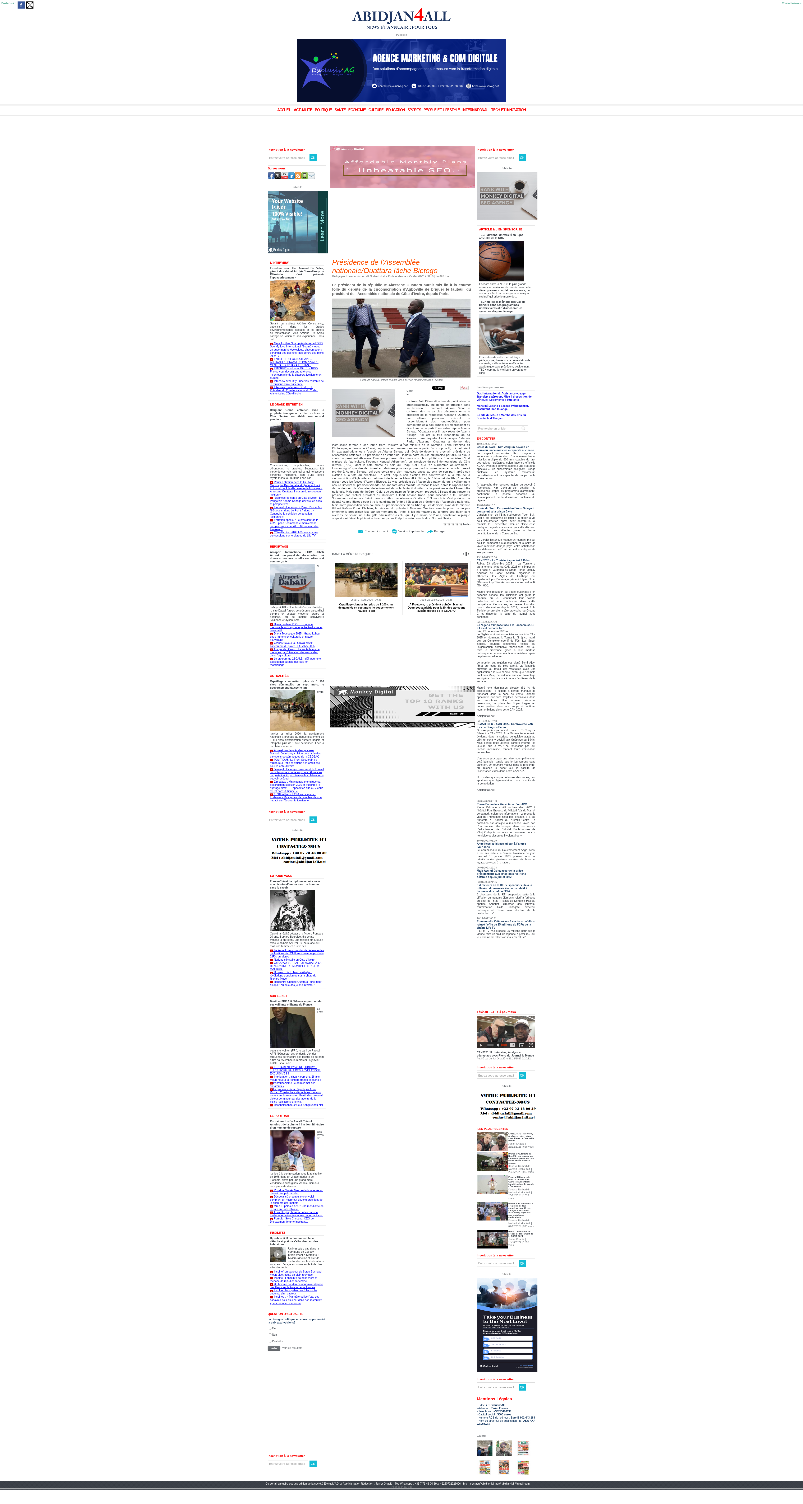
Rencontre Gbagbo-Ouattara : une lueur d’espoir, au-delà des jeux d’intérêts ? (295, 983)
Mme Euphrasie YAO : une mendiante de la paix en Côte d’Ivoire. (297, 1207)
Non (274, 1334)
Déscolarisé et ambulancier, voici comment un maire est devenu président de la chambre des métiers (296, 1199)
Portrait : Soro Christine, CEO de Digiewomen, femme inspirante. (292, 1220)
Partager (439, 531)
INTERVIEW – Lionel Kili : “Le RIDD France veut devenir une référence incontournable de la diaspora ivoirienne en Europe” (295, 373)
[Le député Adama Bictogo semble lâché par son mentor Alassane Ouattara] (401, 300)
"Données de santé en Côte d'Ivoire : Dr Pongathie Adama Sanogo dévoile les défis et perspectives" (296, 501)
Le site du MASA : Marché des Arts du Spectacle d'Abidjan (501, 431)
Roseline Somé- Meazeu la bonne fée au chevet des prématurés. (296, 1192)
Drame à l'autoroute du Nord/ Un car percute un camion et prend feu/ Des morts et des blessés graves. (521, 1173)
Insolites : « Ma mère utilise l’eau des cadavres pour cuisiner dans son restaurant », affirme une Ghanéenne (296, 1299)
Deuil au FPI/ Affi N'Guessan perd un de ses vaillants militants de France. (295, 1003)
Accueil (284, 110)
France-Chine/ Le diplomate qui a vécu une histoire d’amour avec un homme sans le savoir (295, 884)
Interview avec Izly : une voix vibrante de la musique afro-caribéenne (297, 382)
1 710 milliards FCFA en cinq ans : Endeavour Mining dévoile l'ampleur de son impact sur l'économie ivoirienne (296, 797)
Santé (341, 110)
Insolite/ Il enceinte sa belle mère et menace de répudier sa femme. (293, 1279)
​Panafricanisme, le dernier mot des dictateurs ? (292, 1084)
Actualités (279, 676)
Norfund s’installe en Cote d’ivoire (294, 959)
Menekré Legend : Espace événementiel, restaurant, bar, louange (503, 422)
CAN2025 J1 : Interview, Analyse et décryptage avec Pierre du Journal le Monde (505, 1068)
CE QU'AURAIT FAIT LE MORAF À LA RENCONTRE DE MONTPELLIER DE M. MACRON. (295, 966)
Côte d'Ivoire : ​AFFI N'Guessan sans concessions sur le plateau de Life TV (294, 534)
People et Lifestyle (442, 110)
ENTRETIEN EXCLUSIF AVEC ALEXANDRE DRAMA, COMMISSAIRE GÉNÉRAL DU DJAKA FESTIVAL (294, 362)
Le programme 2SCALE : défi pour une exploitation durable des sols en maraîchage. (295, 661)
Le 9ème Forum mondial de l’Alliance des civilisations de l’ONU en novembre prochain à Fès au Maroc (297, 953)
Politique (324, 110)
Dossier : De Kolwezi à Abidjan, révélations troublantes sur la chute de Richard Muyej (293, 975)
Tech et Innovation (508, 110)
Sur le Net (278, 996)
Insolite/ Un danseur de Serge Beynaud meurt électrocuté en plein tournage (295, 1273)
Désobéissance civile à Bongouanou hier (298, 1104)
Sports (415, 110)
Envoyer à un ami (376, 531)
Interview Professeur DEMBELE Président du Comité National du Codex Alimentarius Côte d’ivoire (294, 390)
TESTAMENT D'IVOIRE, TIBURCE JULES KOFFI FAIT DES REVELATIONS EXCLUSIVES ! (295, 1070)
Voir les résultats (292, 1347)
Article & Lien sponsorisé (500, 243)
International (476, 110)
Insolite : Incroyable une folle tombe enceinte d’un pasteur (293, 1292)
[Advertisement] (104, 127)
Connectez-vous (792, 3)
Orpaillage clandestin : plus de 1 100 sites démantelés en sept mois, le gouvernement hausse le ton (297, 684)
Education (396, 110)
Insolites (277, 1232)
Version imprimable (411, 531)
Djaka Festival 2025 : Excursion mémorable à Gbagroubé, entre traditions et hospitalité (296, 627)
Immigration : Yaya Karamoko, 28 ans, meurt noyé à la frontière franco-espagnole (295, 1078)
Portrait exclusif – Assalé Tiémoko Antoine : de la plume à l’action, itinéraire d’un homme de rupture (297, 1124)
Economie (357, 110)
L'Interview (279, 262)
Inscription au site (401, 1501)
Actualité (303, 110)
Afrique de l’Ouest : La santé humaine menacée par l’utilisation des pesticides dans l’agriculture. (295, 652)
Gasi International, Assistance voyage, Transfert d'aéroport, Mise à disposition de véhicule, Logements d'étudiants (504, 411)
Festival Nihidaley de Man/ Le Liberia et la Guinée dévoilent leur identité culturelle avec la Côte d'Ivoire (521, 1196)
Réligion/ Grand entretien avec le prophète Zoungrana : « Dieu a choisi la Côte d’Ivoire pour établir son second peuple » (297, 414)
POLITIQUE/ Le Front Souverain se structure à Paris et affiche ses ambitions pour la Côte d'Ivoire (295, 763)
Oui (274, 1328)
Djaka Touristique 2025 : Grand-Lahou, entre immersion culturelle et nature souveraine (295, 636)
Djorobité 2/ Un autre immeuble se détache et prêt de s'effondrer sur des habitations (294, 1241)
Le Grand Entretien (286, 404)
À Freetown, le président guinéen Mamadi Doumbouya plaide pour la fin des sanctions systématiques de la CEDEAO (295, 753)
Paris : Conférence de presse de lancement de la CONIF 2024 (520, 1248)
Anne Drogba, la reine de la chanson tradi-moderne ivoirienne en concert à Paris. (296, 1214)
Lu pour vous (281, 875)
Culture (376, 110)
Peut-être (277, 1341)
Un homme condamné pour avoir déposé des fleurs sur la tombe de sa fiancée (296, 1286)
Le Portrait (280, 1116)
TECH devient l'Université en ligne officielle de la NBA (501, 251)
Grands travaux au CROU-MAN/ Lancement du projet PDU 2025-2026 (292, 644)
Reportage (279, 546)
